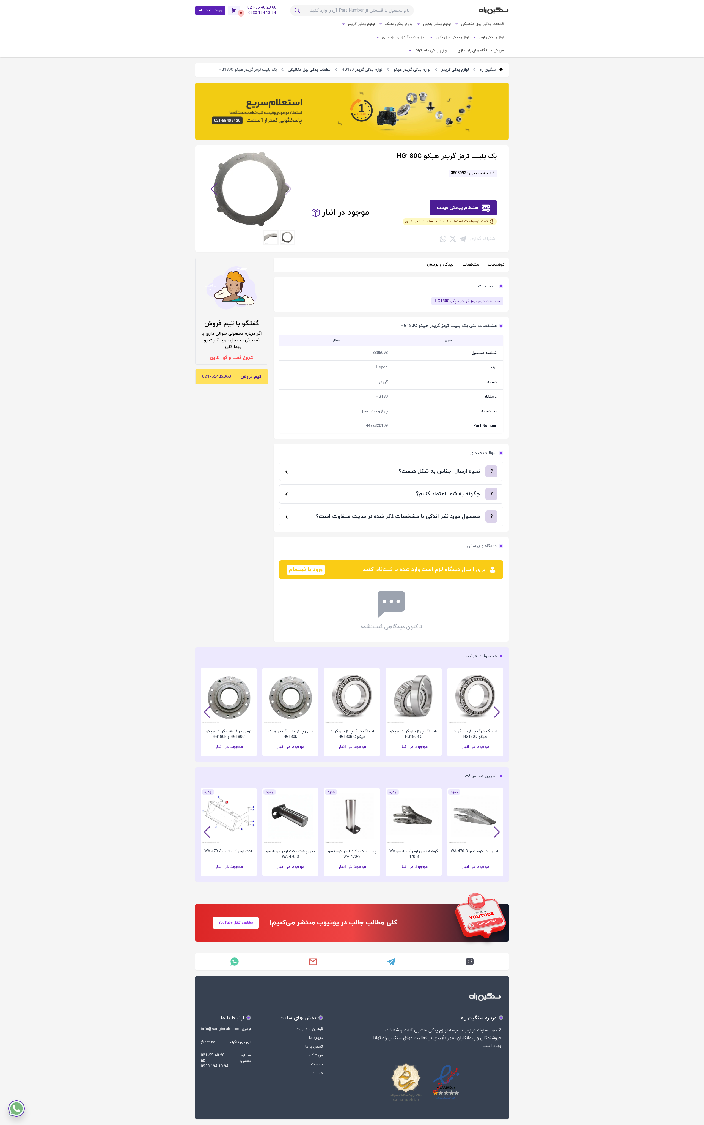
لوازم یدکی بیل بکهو (452, 37)
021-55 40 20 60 (212, 1058)
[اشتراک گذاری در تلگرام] (463, 239)
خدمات (317, 1064)
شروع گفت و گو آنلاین (232, 358)
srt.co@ (208, 1042)
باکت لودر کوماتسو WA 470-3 (229, 851)
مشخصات (471, 264)
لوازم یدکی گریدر (361, 24)
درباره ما (316, 1038)
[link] (352, 111)
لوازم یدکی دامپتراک (431, 50)
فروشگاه (316, 1055)
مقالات (317, 1073)
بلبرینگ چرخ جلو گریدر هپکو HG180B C (413, 734)
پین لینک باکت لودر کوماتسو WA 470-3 (352, 854)
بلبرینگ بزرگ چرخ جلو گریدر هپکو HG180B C (352, 734)
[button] (288, 189)
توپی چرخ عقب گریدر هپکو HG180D (290, 734)
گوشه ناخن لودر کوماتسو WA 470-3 (413, 854)
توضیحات (496, 264)
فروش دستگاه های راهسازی (481, 50)
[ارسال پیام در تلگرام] (391, 961)
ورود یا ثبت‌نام (306, 570)
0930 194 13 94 (214, 1066)
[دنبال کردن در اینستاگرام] (469, 961)
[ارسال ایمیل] (313, 961)
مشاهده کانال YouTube (236, 923)
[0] (234, 10)
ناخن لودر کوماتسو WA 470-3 (475, 851)
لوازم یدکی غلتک (399, 24)
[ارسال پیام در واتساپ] (234, 961)
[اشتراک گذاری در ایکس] (453, 239)
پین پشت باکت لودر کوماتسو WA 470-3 (290, 854)
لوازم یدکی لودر (491, 37)
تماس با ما (314, 1046)
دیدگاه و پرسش (440, 264)
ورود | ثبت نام (210, 10)
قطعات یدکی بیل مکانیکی (482, 24)
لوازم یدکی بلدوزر (437, 24)
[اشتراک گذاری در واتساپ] (443, 239)
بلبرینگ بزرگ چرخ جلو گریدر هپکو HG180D (475, 734)
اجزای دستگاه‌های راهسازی (403, 37)
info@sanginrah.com (220, 1029)
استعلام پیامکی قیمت (458, 208)
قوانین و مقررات (309, 1029)
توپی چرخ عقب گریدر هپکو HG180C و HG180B (229, 734)
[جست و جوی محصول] (297, 10)
